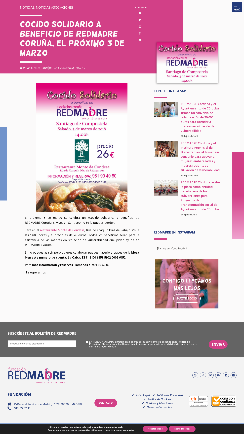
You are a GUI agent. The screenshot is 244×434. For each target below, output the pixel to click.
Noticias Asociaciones (54, 7)
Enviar (218, 344)
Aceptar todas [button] (155, 428)
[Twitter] (211, 375)
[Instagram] (195, 375)
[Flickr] (234, 375)
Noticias (27, 7)
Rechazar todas (182, 428)
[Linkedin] (226, 375)
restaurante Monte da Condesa (61, 230)
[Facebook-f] (203, 375)
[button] (140, 13)
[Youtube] (218, 375)
